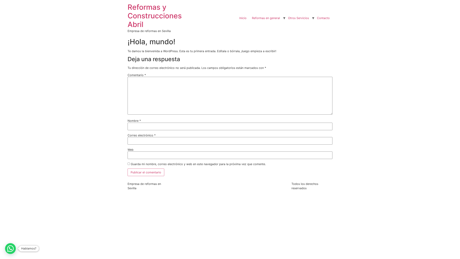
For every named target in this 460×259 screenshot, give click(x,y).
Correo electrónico (142, 135)
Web (131, 149)
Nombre (134, 120)
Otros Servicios (298, 18)
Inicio (243, 18)
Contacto (323, 18)
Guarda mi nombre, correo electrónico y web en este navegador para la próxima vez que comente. (198, 164)
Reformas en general (266, 18)
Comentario (137, 75)
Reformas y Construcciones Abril (155, 16)
